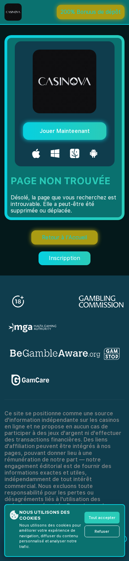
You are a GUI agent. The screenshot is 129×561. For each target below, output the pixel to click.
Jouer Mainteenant (65, 131)
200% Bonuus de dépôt (91, 12)
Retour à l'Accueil (64, 237)
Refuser (102, 531)
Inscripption (64, 258)
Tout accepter (101, 518)
